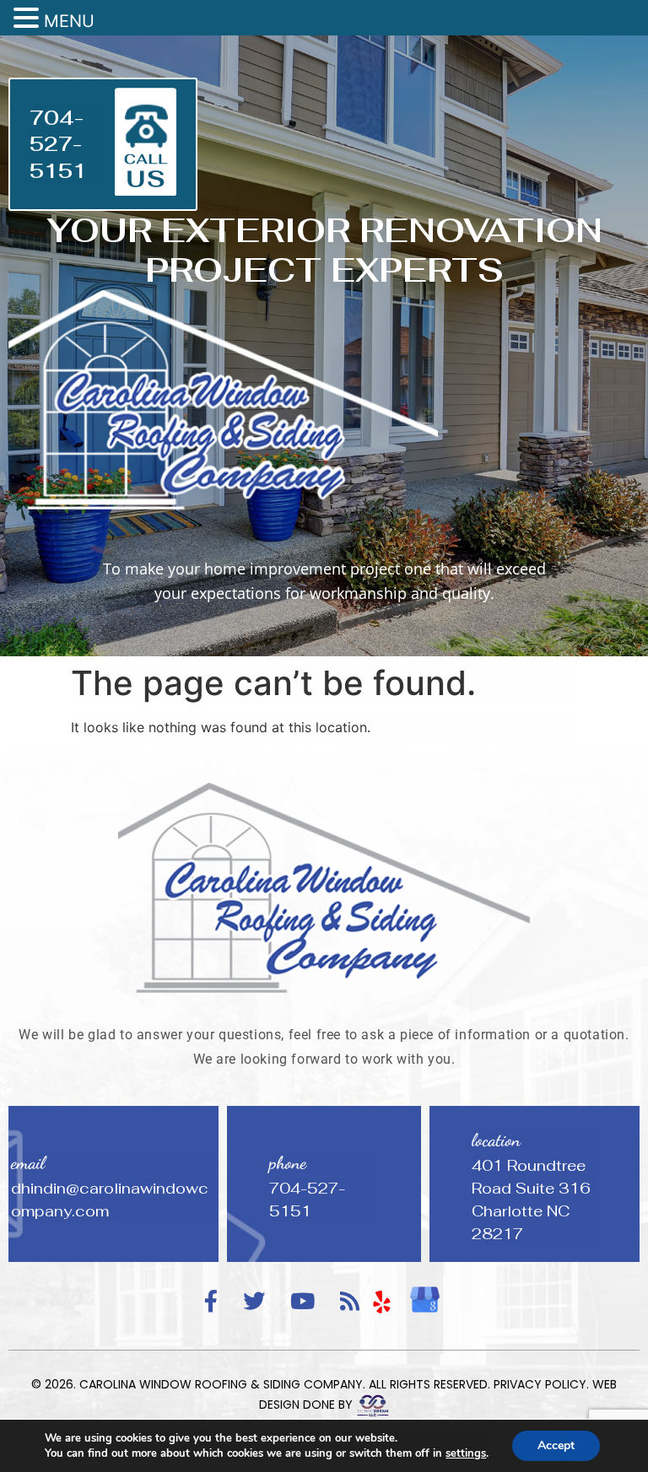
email (28, 1162)
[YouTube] (302, 1302)
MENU (69, 21)
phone (287, 1162)
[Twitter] (254, 1302)
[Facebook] (211, 1302)
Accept (556, 1445)
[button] (29, 18)
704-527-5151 (58, 144)
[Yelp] (382, 1301)
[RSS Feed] (349, 1302)
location (496, 1140)
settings (466, 1453)
